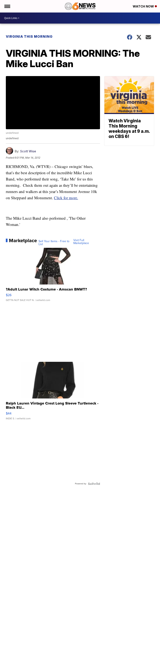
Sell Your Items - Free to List (54, 243)
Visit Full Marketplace (81, 242)
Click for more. (66, 197)
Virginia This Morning (29, 36)
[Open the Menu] (7, 6)
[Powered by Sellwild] (94, 483)
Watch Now (144, 6)
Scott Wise (28, 151)
